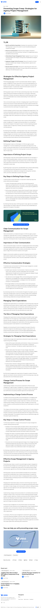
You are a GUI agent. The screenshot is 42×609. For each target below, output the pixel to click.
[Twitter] (2, 602)
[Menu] (40, 2)
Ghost (29, 607)
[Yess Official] (4, 13)
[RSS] (4, 602)
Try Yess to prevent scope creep (21, 224)
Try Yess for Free (21, 551)
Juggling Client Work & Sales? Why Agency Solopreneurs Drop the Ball (10, 574)
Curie (33, 607)
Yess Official (8, 13)
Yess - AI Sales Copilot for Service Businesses (13, 607)
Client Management (7, 555)
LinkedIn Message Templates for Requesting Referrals (31, 573)
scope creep (11, 81)
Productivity (15, 555)
